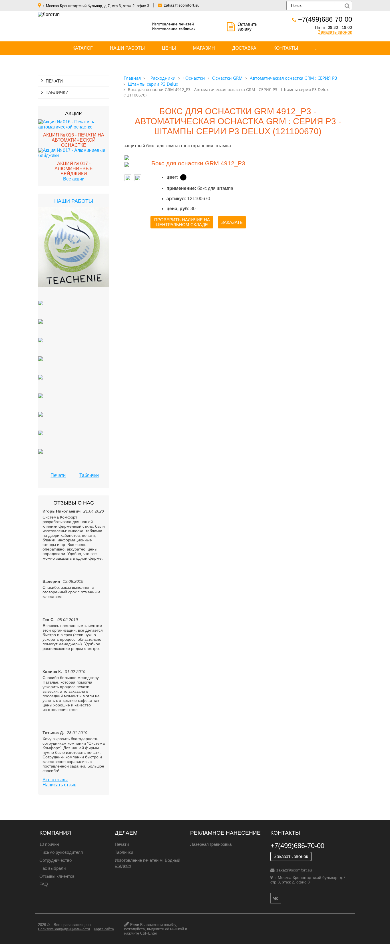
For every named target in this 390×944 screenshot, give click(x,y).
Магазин (204, 48)
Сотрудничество (55, 860)
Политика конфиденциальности (64, 929)
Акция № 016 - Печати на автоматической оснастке (73, 140)
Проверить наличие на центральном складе (182, 222)
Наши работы (127, 48)
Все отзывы (55, 779)
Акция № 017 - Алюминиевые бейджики (74, 168)
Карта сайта (104, 929)
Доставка (244, 48)
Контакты (286, 48)
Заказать (232, 222)
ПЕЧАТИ (54, 81)
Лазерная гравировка (211, 844)
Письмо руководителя (61, 852)
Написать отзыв (60, 784)
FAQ (43, 884)
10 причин (49, 844)
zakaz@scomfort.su (182, 5)
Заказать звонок (335, 32)
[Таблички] (40, 310)
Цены (169, 48)
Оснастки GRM (227, 78)
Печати (58, 475)
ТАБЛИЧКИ (57, 92)
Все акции (74, 178)
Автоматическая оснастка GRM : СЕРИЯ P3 (293, 78)
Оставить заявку (247, 26)
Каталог (83, 48)
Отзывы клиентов (57, 876)
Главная (132, 78)
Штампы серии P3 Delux (153, 84)
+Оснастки (194, 78)
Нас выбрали (52, 868)
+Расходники (162, 78)
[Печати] (73, 254)
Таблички (89, 475)
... (317, 48)
